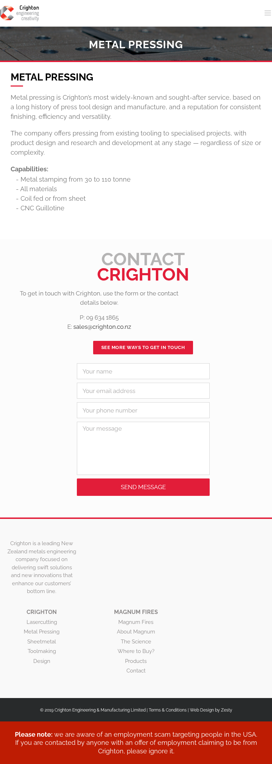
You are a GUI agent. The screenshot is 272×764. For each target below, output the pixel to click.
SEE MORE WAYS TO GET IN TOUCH (143, 347)
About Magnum (136, 632)
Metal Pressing (42, 632)
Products (136, 661)
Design (41, 661)
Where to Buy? (136, 651)
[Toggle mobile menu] (268, 13)
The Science (136, 641)
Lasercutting (42, 622)
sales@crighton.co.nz (102, 326)
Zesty (226, 710)
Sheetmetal (41, 641)
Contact (136, 671)
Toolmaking (42, 651)
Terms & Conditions (168, 710)
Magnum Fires (135, 622)
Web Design (202, 710)
